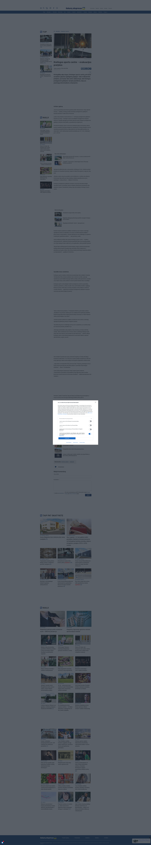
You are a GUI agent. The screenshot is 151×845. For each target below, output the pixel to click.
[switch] (90, 421)
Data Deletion (68, 442)
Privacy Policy (82, 442)
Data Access (75, 442)
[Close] (96, 402)
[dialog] (75, 422)
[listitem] (75, 418)
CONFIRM (67, 438)
